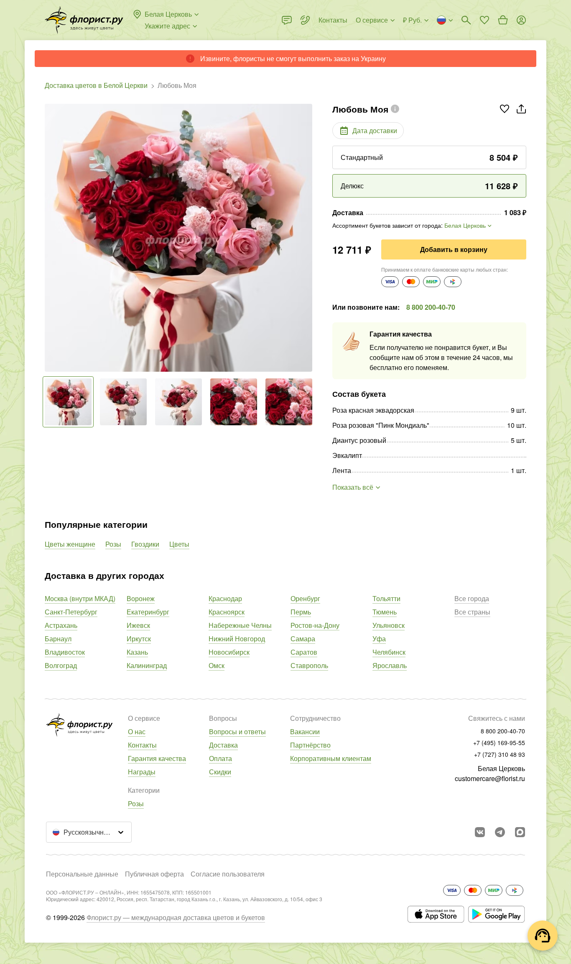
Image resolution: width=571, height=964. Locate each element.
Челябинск (388, 652)
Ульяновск (388, 625)
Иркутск (139, 638)
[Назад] (49, 238)
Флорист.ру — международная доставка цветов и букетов (176, 917)
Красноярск (227, 612)
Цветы (179, 544)
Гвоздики (145, 544)
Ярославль (389, 665)
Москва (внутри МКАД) (80, 598)
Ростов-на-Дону (315, 625)
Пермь (301, 612)
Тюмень (384, 612)
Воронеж (141, 598)
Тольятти (386, 598)
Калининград (147, 665)
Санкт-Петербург (71, 612)
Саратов (304, 652)
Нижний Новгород (237, 638)
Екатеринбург (148, 612)
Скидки (220, 771)
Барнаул (58, 638)
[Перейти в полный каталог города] (84, 20)
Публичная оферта (154, 874)
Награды (141, 771)
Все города (471, 598)
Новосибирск (229, 652)
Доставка (223, 745)
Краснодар (225, 598)
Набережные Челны (240, 625)
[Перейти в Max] (520, 832)
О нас (136, 731)
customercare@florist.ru (490, 778)
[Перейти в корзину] (503, 20)
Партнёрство (310, 745)
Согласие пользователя (228, 874)
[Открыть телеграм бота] (500, 832)
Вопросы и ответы (237, 731)
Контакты (142, 745)
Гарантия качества (157, 758)
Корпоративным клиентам (330, 758)
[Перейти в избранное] (484, 20)
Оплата (220, 758)
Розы (113, 544)
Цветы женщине (70, 544)
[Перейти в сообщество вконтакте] (480, 832)
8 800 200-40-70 (430, 307)
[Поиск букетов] (466, 20)
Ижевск (138, 625)
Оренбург (305, 598)
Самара (303, 638)
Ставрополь (309, 665)
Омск (216, 665)
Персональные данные (82, 874)
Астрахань (61, 625)
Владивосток (65, 652)
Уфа (379, 638)
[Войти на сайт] (521, 20)
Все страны (472, 612)
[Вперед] (308, 238)
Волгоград (61, 665)
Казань (137, 652)
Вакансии (305, 731)
